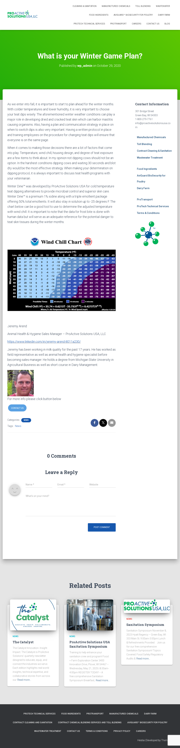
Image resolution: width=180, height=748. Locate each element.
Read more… (24, 679)
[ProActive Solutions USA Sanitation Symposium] (90, 614)
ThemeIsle (167, 740)
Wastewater (163, 6)
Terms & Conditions (148, 213)
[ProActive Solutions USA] (22, 15)
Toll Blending (143, 6)
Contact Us (152, 23)
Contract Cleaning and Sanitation (32, 722)
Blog (167, 23)
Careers (136, 23)
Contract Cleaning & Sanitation (154, 150)
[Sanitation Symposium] (147, 606)
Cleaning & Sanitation (85, 6)
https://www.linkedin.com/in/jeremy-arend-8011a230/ (44, 341)
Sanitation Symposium (145, 625)
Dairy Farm (164, 15)
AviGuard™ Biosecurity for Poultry (133, 15)
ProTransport (118, 23)
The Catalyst (23, 642)
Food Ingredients (98, 15)
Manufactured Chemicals (116, 6)
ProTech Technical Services (89, 23)
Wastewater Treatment (150, 157)
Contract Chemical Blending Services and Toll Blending (89, 722)
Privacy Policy (122, 731)
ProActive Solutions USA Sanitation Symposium (89, 644)
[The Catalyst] (33, 614)
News (26, 420)
